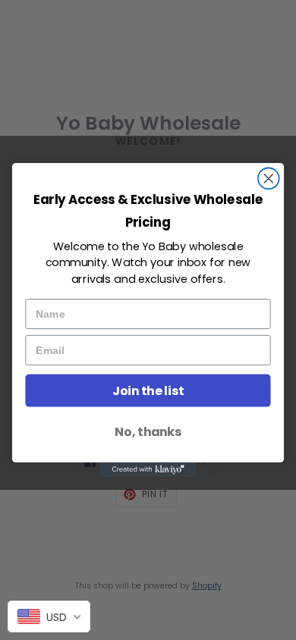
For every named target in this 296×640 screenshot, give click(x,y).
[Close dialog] (268, 179)
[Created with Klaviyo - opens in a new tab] (147, 470)
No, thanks (148, 431)
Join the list (148, 390)
